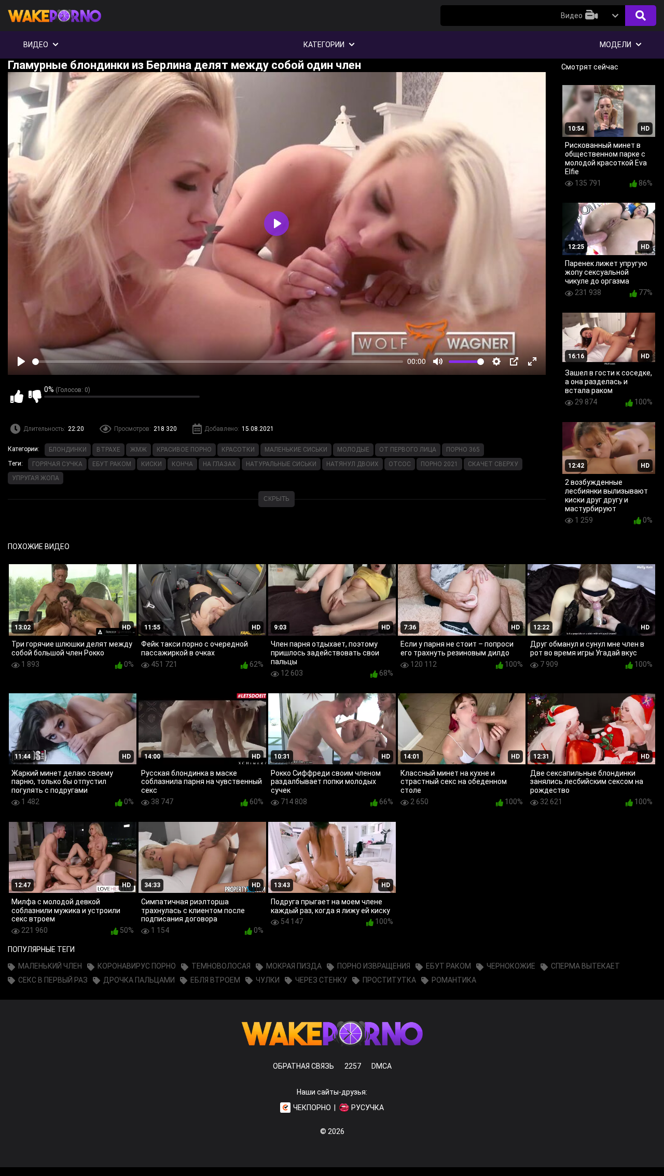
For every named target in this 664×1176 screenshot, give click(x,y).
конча (182, 464)
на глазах (219, 464)
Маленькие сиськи (296, 449)
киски (151, 464)
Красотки (238, 449)
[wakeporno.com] (54, 24)
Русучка (367, 1107)
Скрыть (276, 498)
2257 (352, 1066)
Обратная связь (303, 1066)
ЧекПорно (312, 1107)
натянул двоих (352, 464)
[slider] (217, 362)
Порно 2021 (439, 464)
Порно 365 (463, 449)
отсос (400, 464)
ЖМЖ (138, 449)
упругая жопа (35, 478)
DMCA (381, 1066)
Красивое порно (184, 449)
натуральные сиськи (281, 464)
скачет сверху (493, 464)
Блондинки (68, 449)
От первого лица (407, 449)
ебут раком (111, 464)
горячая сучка (57, 464)
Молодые (353, 449)
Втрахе (108, 449)
